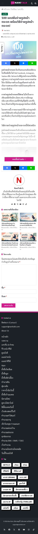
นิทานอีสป (6, 398)
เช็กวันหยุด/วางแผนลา (11, 424)
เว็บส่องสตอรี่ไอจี (8, 411)
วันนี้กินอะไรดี (7, 453)
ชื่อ (3, 288)
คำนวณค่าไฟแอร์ (8, 415)
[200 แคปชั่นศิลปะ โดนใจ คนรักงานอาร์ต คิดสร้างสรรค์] (10, 237)
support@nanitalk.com (11, 326)
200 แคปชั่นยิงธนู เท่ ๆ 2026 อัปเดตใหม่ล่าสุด (8, 224)
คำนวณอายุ (6, 419)
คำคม (16, 465)
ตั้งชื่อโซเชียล (7, 369)
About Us (5, 330)
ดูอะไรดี (5, 352)
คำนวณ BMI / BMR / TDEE (13, 440)
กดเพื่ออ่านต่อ (18, 159)
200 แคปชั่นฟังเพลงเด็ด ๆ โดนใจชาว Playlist (27, 244)
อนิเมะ (15, 508)
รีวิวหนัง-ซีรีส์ (6, 349)
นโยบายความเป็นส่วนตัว (27, 521)
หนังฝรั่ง (6, 508)
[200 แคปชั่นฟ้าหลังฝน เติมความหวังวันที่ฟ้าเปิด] (28, 217)
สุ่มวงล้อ (5, 386)
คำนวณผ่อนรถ (7, 432)
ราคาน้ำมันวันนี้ (8, 390)
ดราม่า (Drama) (9, 477)
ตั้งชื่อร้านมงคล (8, 394)
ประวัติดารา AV (26, 496)
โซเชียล (14, 9)
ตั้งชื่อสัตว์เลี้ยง (7, 377)
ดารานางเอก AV (8, 483)
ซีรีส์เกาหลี (17, 471)
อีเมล (4, 296)
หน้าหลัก (5, 336)
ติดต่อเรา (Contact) (9, 322)
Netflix (6, 465)
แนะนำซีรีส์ (6, 361)
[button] (2, 48)
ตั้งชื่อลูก (5, 373)
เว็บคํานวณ (6, 445)
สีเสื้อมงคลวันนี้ (8, 407)
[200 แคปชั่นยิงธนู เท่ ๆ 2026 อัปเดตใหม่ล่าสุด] (10, 217)
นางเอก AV (7, 489)
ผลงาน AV (6, 502)
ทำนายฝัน (6, 382)
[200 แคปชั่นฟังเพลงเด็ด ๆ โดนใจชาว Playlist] (28, 237)
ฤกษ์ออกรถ (6, 436)
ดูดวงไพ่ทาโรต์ (7, 403)
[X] (17, 204)
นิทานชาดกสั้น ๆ (21, 489)
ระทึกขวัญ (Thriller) (23, 502)
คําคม (25, 465)
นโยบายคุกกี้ (17, 521)
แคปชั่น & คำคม (8, 344)
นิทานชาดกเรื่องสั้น (10, 496)
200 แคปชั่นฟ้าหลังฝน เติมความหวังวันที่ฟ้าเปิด (28, 224)
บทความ (5, 340)
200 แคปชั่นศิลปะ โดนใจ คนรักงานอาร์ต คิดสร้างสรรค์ (10, 244)
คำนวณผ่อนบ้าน (8, 428)
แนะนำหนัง (6, 357)
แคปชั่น (20, 9)
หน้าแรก (6, 9)
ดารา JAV (23, 477)
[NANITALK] (19, 3)
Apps (3, 365)
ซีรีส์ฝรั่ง (6, 471)
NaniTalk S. (7, 30)
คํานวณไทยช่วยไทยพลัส (11, 449)
